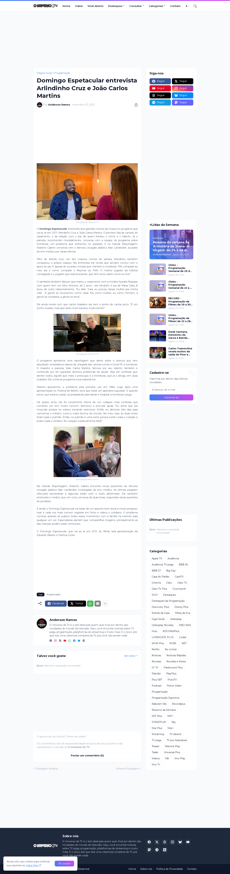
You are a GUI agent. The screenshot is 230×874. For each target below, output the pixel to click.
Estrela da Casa (161, 613)
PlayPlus (171, 673)
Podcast (156, 685)
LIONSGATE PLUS (163, 637)
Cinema (156, 582)
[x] (157, 842)
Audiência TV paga (162, 564)
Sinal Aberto (95, 6)
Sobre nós (146, 868)
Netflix (155, 649)
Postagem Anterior (47, 768)
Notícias (156, 655)
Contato (175, 6)
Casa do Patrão (160, 576)
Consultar (135, 6)
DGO (155, 594)
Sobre (79, 6)
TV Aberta (175, 734)
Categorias (156, 6)
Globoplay (176, 619)
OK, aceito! (64, 863)
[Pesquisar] (194, 6)
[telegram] (74, 640)
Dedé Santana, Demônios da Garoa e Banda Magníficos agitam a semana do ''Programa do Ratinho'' (180, 335)
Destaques (115, 6)
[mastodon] (149, 850)
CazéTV (179, 576)
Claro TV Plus (159, 588)
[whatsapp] (69, 640)
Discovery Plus (160, 606)
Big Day (171, 570)
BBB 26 (183, 564)
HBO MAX (185, 625)
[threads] (84, 640)
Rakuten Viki (159, 703)
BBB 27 (156, 570)
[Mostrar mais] (105, 604)
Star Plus (157, 728)
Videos (156, 758)
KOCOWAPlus (171, 631)
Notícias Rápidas (176, 655)
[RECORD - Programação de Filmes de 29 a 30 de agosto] (158, 302)
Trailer (155, 752)
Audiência (173, 558)
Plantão (156, 673)
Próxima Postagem (127, 768)
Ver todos (129, 655)
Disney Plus (181, 606)
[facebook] (51, 640)
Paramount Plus (173, 667)
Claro (169, 582)
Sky (174, 722)
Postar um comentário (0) (87, 755)
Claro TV (182, 582)
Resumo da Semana (164, 709)
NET (184, 643)
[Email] (97, 604)
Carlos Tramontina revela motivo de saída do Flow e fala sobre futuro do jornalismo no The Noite (180, 351)
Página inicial (44, 73)
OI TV (155, 667)
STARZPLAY (159, 722)
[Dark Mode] (188, 6)
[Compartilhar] (135, 105)
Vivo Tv (156, 764)
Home (66, 6)
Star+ (171, 728)
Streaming (158, 734)
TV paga (156, 740)
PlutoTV (172, 679)
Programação (62, 73)
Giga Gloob (158, 619)
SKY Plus (157, 716)
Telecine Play (172, 746)
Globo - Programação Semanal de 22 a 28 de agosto (180, 284)
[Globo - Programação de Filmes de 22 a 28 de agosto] (158, 319)
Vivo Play (179, 758)
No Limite (171, 649)
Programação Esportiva (165, 697)
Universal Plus (172, 752)
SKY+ (170, 716)
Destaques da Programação (168, 600)
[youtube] (65, 640)
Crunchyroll (179, 588)
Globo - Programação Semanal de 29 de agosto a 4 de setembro (179, 268)
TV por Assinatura (177, 740)
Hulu (154, 631)
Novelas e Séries (176, 661)
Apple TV (157, 558)
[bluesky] (79, 640)
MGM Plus (158, 643)
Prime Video (174, 685)
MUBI (172, 643)
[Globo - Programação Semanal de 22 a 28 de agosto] (158, 286)
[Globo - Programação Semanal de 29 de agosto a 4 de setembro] (158, 269)
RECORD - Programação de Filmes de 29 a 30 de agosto (179, 301)
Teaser (155, 746)
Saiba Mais (32, 865)
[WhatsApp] (90, 604)
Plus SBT (157, 679)
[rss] (165, 850)
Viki (167, 758)
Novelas (156, 661)
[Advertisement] (115, 39)
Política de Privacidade (169, 868)
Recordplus (178, 703)
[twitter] (60, 640)
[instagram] (55, 640)
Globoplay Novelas (162, 625)
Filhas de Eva (182, 613)
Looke (182, 637)
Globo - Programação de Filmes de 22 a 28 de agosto (179, 318)
